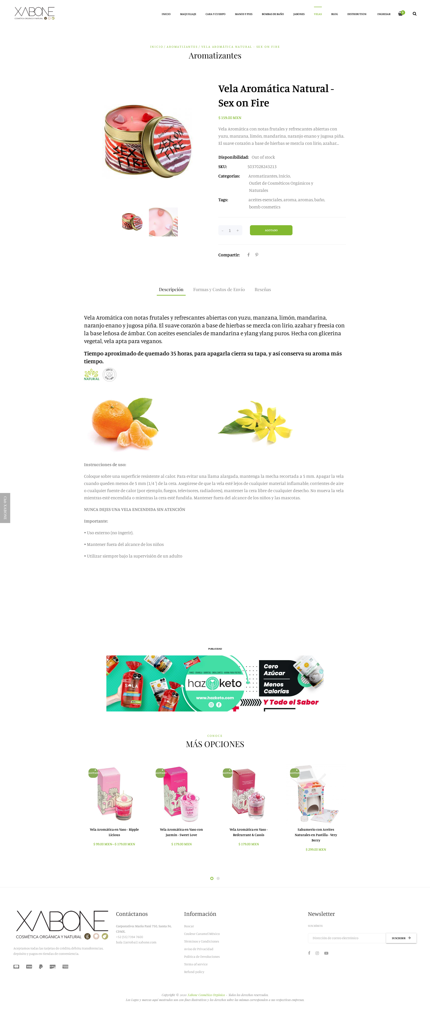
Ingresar (384, 14)
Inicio (156, 46)
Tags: (223, 199)
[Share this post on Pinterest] (256, 254)
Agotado (271, 230)
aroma (290, 199)
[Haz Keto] (215, 683)
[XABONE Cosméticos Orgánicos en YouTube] (326, 953)
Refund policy (194, 972)
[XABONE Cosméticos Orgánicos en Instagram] (317, 953)
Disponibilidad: (233, 157)
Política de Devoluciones (202, 956)
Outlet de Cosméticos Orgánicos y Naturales (281, 186)
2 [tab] (218, 878)
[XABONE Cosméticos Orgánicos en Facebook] (309, 953)
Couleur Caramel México (202, 934)
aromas (305, 199)
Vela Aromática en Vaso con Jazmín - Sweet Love (181, 832)
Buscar (189, 926)
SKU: (222, 166)
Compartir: (229, 254)
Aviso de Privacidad (198, 949)
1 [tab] (211, 878)
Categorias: (229, 176)
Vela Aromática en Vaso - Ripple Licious (114, 832)
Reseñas (263, 289)
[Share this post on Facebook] (248, 254)
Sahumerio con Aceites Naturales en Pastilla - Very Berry (316, 834)
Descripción (171, 289)
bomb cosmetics (264, 207)
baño (319, 199)
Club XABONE (5, 508)
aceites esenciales (265, 199)
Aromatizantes (262, 176)
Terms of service (196, 964)
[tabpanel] (114, 807)
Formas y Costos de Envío (219, 289)
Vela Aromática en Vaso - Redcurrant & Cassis (249, 832)
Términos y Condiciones (201, 941)
